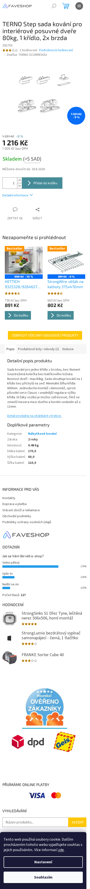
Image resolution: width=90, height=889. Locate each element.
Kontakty (8, 498)
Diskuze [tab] (68, 349)
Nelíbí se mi (10, 584)
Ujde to (7, 573)
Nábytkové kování (42, 433)
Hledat (78, 822)
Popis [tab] (10, 349)
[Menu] (79, 6)
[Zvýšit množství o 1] (19, 180)
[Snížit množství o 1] (19, 186)
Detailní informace (15, 195)
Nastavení (43, 862)
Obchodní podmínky (16, 516)
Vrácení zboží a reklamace (21, 510)
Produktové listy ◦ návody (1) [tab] (38, 349)
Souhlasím (43, 877)
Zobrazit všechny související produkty (45, 335)
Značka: (26, 54)
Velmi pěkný (11, 562)
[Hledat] (54, 6)
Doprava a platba (14, 504)
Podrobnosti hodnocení (56, 50)
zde (61, 850)
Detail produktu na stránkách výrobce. (34, 416)
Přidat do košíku (45, 183)
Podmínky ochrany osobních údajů (26, 522)
